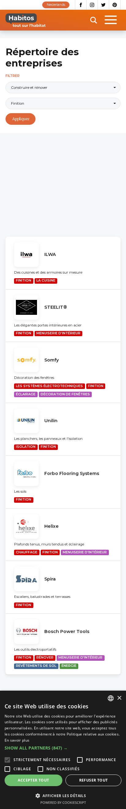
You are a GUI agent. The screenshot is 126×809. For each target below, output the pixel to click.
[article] (63, 263)
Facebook (81, 5)
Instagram (92, 5)
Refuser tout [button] (93, 780)
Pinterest (114, 5)
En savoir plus (17, 740)
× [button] (119, 698)
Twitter (103, 5)
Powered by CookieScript (63, 802)
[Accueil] (26, 20)
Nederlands (56, 5)
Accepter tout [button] (33, 780)
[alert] (63, 750)
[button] (63, 748)
